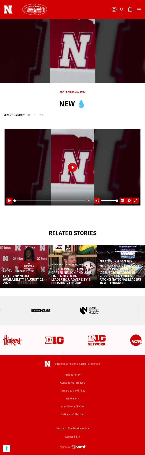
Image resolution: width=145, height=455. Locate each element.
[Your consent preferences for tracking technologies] (6, 448)
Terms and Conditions (72, 390)
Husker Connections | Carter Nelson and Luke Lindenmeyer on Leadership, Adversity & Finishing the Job (71, 276)
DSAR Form (72, 398)
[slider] (49, 200)
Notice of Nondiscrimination (72, 428)
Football (8, 271)
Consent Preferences (72, 382)
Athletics (106, 261)
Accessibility (72, 436)
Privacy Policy (73, 374)
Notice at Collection (72, 414)
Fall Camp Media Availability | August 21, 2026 (23, 279)
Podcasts (57, 264)
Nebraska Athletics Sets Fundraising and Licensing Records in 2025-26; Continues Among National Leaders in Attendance (120, 274)
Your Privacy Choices (73, 406)
